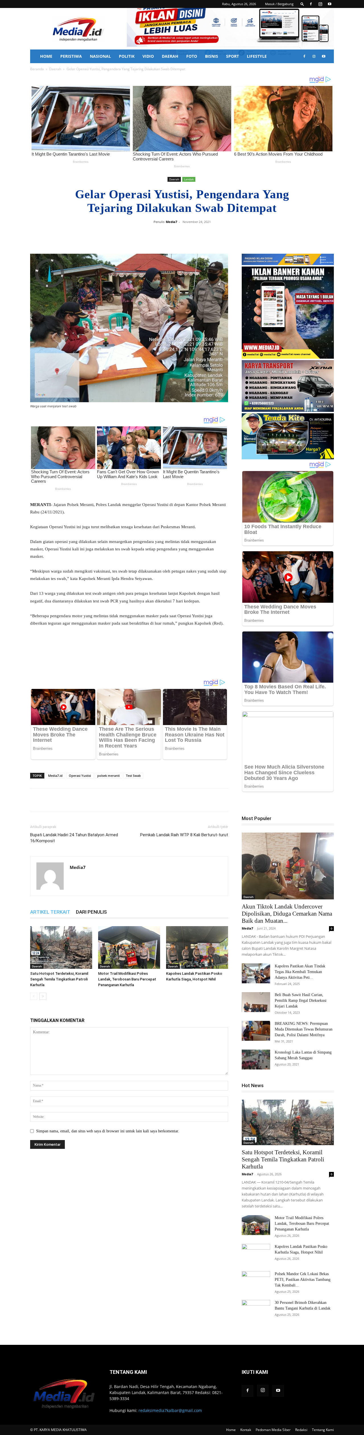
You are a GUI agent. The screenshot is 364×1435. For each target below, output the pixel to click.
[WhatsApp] (207, 234)
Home (46, 56)
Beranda (37, 69)
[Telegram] (220, 234)
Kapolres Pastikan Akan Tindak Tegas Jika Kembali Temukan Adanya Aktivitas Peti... (300, 972)
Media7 (171, 222)
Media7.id (55, 775)
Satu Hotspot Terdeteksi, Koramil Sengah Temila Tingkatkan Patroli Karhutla (59, 979)
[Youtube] (329, 4)
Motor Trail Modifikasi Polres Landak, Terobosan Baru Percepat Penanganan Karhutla (127, 979)
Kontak (245, 1429)
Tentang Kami (323, 1429)
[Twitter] (194, 234)
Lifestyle (257, 56)
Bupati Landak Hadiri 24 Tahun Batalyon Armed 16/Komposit (74, 837)
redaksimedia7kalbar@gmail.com (170, 1410)
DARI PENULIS (91, 912)
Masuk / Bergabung (279, 4)
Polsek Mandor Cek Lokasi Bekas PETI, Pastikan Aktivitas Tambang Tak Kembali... (302, 1279)
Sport (232, 56)
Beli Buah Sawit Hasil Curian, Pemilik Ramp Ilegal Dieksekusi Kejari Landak (300, 1000)
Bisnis (211, 56)
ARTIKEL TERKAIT (50, 912)
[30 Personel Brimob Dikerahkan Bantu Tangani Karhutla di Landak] (256, 1310)
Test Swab (133, 775)
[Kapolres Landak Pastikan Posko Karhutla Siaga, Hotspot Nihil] (197, 947)
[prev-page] (33, 996)
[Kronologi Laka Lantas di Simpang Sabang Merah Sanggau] (256, 1059)
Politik (127, 56)
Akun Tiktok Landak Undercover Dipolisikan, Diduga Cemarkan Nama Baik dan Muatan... (287, 913)
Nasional (100, 56)
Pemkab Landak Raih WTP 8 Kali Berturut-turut (184, 834)
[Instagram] (320, 4)
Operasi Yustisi (80, 775)
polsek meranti (108, 775)
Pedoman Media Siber (273, 1429)
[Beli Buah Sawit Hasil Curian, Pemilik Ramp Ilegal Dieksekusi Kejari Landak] (256, 1002)
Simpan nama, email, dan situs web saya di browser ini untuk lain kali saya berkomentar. (107, 1131)
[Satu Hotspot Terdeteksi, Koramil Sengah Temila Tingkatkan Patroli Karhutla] (61, 947)
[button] (302, 4)
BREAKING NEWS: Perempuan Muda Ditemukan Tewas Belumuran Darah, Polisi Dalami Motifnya (303, 1029)
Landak (189, 179)
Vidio (148, 56)
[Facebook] (311, 4)
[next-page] (42, 996)
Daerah (170, 56)
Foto (191, 56)
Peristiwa (71, 56)
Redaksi (301, 1429)
